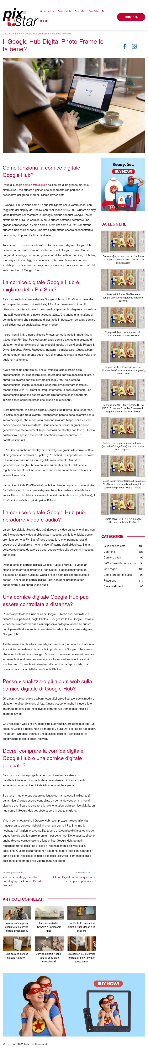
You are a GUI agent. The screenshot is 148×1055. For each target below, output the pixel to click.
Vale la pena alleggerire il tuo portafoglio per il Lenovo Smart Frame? (22, 881)
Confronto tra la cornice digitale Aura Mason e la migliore (81, 926)
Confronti (15, 33)
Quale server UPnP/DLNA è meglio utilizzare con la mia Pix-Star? (123, 520)
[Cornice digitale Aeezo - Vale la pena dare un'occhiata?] (49, 943)
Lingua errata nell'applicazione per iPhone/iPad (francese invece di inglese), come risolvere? (123, 370)
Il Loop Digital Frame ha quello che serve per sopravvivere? (74, 879)
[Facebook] (124, 47)
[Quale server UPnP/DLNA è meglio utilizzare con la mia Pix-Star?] (123, 504)
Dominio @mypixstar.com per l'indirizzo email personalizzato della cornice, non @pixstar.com (123, 259)
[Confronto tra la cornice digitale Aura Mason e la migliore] (81, 913)
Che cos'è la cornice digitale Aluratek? (17, 955)
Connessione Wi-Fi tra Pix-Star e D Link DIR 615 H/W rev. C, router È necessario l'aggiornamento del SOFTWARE (123, 408)
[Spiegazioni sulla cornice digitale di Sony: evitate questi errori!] (81, 943)
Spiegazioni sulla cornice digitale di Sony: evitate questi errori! (81, 957)
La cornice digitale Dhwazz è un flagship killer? (49, 926)
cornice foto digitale (35, 185)
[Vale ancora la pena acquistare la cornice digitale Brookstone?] (17, 913)
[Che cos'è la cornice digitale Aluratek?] (17, 943)
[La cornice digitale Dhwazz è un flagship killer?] (49, 913)
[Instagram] (134, 47)
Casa (5, 33)
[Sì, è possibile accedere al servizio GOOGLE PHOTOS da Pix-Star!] (123, 318)
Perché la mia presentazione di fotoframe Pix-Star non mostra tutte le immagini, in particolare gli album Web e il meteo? (123, 484)
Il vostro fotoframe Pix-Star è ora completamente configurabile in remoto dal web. (123, 297)
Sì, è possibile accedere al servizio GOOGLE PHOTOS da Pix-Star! (123, 333)
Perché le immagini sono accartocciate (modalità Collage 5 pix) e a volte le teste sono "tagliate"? (123, 446)
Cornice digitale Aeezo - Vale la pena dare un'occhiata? (49, 957)
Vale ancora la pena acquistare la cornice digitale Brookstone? (16, 926)
